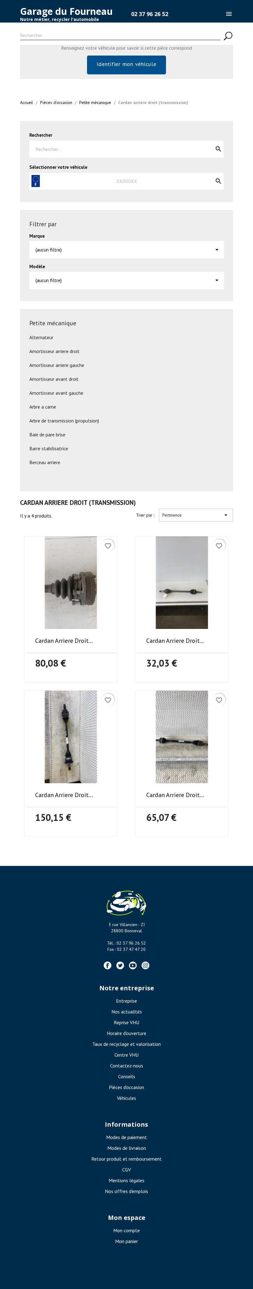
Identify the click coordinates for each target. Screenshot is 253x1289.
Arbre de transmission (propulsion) (64, 421)
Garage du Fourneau (66, 11)
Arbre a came (42, 407)
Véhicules (126, 1098)
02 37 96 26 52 (149, 14)
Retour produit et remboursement (126, 1159)
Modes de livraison (126, 1148)
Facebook (107, 965)
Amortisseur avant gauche (56, 393)
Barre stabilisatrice (48, 448)
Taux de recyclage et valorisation (126, 1044)
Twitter (120, 965)
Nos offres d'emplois (126, 1191)
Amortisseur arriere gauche (56, 365)
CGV (126, 1169)
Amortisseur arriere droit (54, 351)
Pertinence (196, 515)
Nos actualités (126, 1011)
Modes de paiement (126, 1137)
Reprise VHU (126, 1022)
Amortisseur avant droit (54, 379)
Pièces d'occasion (126, 1087)
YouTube (133, 965)
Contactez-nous (126, 1065)
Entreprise (126, 1001)
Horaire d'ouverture (126, 1033)
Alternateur (41, 337)
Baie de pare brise (47, 434)
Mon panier (126, 1241)
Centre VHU (126, 1055)
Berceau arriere (44, 462)
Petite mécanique (52, 323)
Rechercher (40, 135)
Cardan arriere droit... (64, 641)
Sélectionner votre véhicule (58, 167)
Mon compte (126, 1230)
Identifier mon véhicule (126, 64)
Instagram (145, 965)
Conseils (126, 1076)
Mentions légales (126, 1180)
